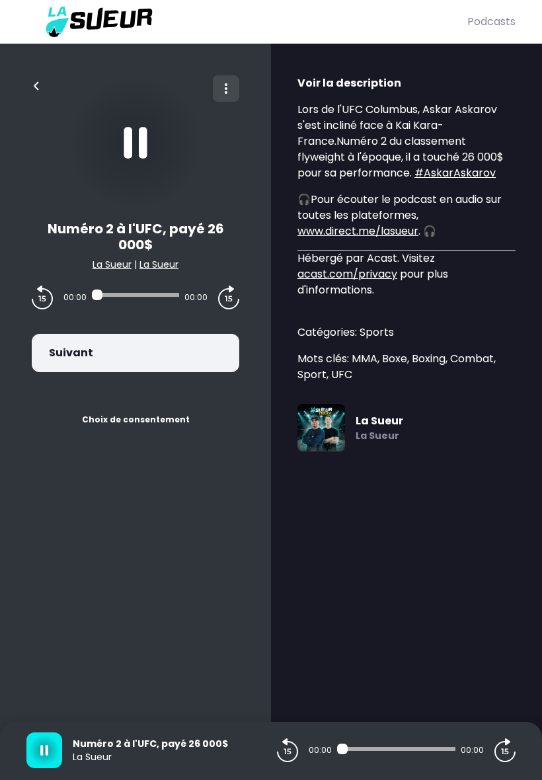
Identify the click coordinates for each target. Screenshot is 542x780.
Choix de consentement (136, 419)
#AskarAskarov (455, 172)
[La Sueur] (246, 22)
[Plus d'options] (226, 88)
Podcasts (491, 21)
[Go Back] (36, 85)
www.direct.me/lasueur (357, 231)
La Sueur (112, 264)
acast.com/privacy (347, 274)
